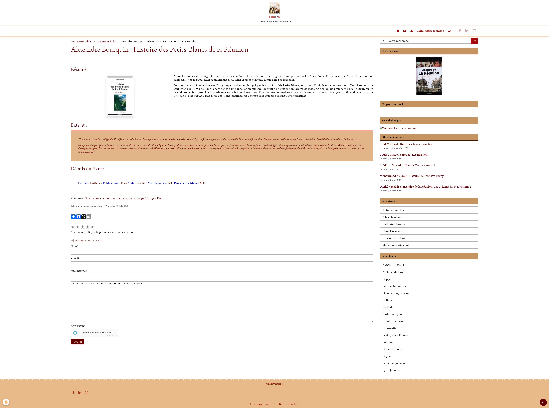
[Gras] (73, 284)
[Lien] (106, 284)
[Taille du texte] (86, 284)
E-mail (75, 258)
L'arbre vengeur (392, 314)
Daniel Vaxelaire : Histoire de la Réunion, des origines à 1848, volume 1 (425, 186)
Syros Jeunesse (392, 370)
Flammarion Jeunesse (396, 293)
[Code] (124, 284)
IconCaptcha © (112, 335)
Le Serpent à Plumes (395, 335)
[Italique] (77, 284)
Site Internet (79, 270)
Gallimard (389, 300)
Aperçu (138, 283)
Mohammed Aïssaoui (396, 245)
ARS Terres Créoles (394, 265)
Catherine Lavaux (394, 224)
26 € (202, 183)
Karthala (388, 307)
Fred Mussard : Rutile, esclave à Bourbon (406, 144)
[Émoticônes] (128, 284)
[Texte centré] (101, 284)
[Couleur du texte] (92, 284)
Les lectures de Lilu (83, 41)
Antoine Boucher (393, 210)
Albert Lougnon (392, 217)
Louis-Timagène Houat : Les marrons (404, 154)
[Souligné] (82, 284)
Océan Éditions (392, 349)
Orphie (387, 356)
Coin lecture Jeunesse (430, 30)
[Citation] (97, 284)
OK (474, 40)
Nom (74, 246)
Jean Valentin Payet (395, 238)
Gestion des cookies (286, 404)
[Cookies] (6, 402)
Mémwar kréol (107, 41)
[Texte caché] (110, 284)
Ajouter (77, 341)
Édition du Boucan (394, 286)
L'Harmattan (390, 328)
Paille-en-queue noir (395, 363)
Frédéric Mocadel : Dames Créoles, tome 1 (407, 165)
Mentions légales (260, 404)
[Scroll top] (543, 402)
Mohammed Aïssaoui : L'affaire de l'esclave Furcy (412, 176)
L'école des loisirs (393, 321)
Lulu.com (388, 342)
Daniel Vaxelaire (393, 231)
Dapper (387, 279)
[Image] (115, 284)
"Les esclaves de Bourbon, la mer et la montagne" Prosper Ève (123, 198)
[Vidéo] (119, 284)
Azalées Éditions (393, 272)
